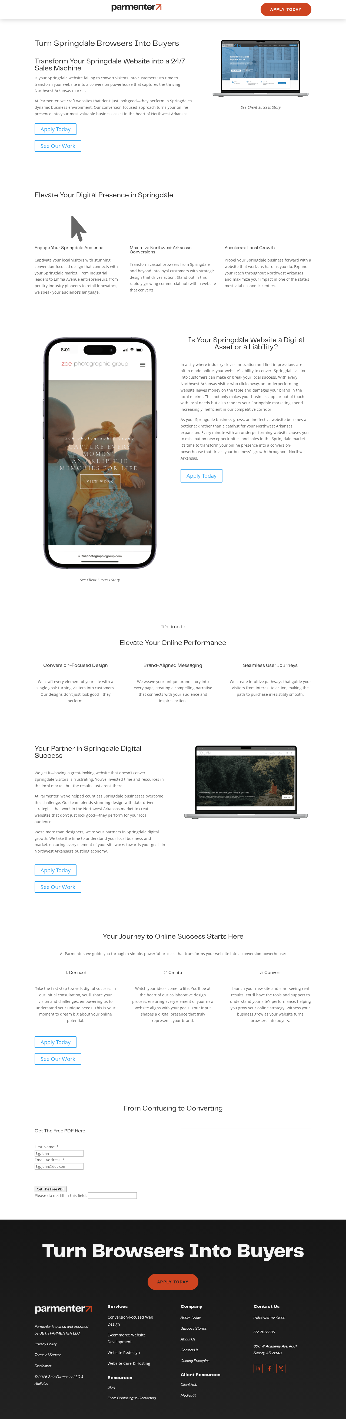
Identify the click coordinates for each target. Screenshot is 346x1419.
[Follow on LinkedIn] (258, 1368)
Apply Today (286, 9)
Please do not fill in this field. (61, 1195)
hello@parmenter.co (269, 1317)
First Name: (47, 1146)
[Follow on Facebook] (269, 1368)
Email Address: (50, 1159)
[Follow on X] (280, 1368)
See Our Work (58, 146)
